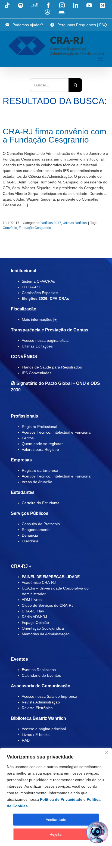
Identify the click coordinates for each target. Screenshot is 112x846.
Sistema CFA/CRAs (38, 281)
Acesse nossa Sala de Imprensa (49, 696)
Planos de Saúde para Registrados (52, 367)
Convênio (10, 228)
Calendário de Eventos (41, 675)
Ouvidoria (30, 541)
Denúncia (30, 535)
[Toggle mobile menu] (101, 59)
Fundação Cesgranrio (35, 228)
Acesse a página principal (44, 729)
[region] (56, 797)
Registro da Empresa (40, 470)
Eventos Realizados (39, 669)
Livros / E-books (35, 734)
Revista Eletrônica (37, 708)
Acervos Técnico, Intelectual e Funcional (56, 432)
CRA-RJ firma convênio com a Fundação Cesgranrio (54, 135)
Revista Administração (41, 702)
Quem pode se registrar (42, 444)
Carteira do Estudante (41, 503)
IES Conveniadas (36, 373)
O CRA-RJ (31, 287)
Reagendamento (36, 529)
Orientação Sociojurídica (43, 628)
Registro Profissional (39, 426)
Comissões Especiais (40, 293)
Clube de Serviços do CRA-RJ (47, 605)
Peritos (28, 438)
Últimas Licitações (37, 346)
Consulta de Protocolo (41, 524)
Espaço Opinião (35, 622)
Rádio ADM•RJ (34, 617)
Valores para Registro (40, 449)
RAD (26, 740)
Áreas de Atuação (37, 482)
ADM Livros (32, 599)
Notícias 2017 (51, 223)
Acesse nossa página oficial (45, 340)
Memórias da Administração (46, 634)
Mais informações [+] (40, 319)
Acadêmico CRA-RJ (39, 582)
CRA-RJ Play (33, 611)
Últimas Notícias (75, 223)
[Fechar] (106, 752)
